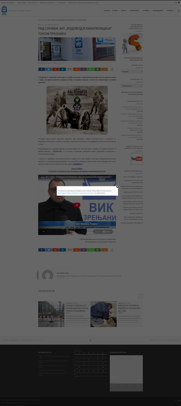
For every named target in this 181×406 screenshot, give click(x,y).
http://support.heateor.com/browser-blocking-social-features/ (76, 193)
